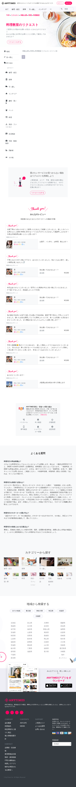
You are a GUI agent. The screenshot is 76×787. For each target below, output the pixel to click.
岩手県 (13, 629)
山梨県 (29, 632)
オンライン (63, 658)
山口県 (46, 645)
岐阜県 (29, 639)
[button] (24, 421)
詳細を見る (44, 414)
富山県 (29, 623)
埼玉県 (50, 611)
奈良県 (46, 626)
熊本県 (62, 639)
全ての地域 (16, 611)
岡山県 (46, 639)
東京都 (28, 611)
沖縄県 (62, 651)
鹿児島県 (63, 648)
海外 (62, 655)
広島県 (46, 642)
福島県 (13, 642)
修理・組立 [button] (16, 9)
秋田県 (13, 635)
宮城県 (13, 632)
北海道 (13, 623)
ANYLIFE (23, 723)
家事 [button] (24, 9)
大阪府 (61, 611)
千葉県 (13, 655)
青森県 (13, 626)
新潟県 (13, 658)
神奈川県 (39, 611)
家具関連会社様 (10, 754)
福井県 (29, 629)
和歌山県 (46, 629)
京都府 (38, 616)
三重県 (29, 648)
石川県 (29, 626)
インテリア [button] (43, 9)
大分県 (62, 642)
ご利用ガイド (40, 723)
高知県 (62, 626)
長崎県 (62, 635)
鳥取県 (46, 632)
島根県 (46, 635)
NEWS (22, 726)
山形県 (13, 639)
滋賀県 (29, 651)
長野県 (29, 635)
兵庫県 (46, 623)
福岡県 (62, 629)
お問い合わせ (40, 729)
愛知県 (29, 645)
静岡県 (29, 642)
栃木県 (13, 648)
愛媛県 (62, 623)
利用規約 (8, 726)
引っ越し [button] (32, 9)
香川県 (46, 651)
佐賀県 (62, 632)
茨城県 (13, 645)
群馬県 (13, 651)
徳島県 (46, 648)
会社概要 (8, 723)
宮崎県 (62, 645)
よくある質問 (40, 726)
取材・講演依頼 (10, 757)
